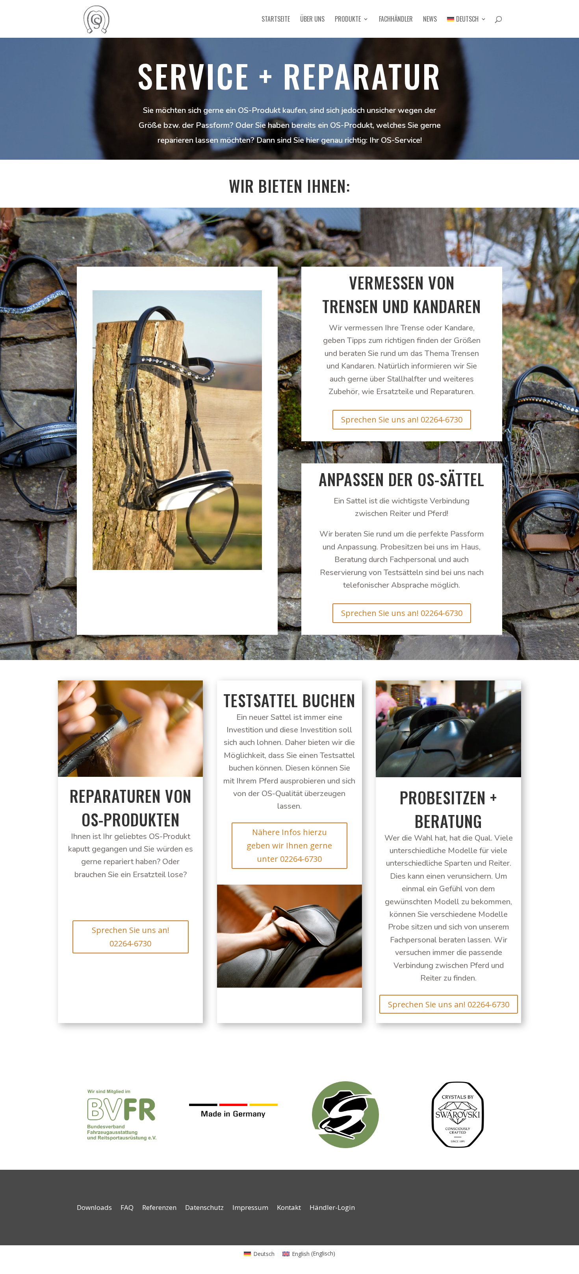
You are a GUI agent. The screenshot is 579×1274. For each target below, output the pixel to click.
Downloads (94, 1208)
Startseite (276, 20)
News (430, 20)
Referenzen (159, 1208)
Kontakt (289, 1208)
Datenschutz (204, 1208)
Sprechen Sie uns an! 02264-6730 (401, 419)
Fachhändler (396, 20)
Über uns (312, 20)
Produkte (348, 20)
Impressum (250, 1208)
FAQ (127, 1208)
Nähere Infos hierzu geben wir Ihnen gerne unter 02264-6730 (289, 845)
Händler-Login (332, 1208)
